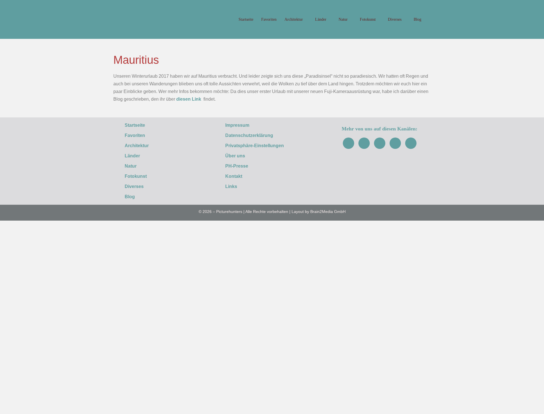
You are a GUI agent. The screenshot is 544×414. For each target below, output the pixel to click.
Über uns (235, 155)
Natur (344, 19)
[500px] (410, 143)
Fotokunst (368, 19)
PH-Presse (236, 166)
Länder (321, 19)
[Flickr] (395, 143)
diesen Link (188, 99)
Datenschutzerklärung (249, 135)
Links (231, 186)
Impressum (237, 125)
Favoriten (269, 19)
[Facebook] (348, 143)
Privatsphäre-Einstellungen (254, 145)
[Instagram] (364, 143)
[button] (430, 19)
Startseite (246, 19)
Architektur (294, 19)
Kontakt (233, 176)
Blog (417, 19)
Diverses (395, 19)
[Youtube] (379, 143)
